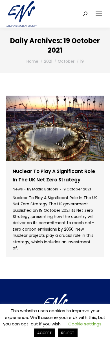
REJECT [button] (67, 333)
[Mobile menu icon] (98, 13)
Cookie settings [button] (85, 324)
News (18, 189)
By (42, 189)
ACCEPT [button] (44, 333)
